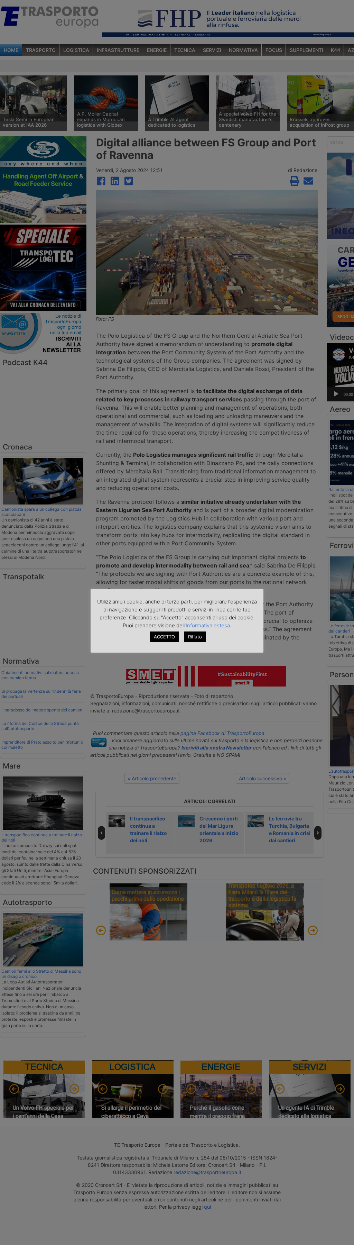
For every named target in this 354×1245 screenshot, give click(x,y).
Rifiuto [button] (195, 636)
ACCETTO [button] (164, 636)
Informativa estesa (208, 625)
